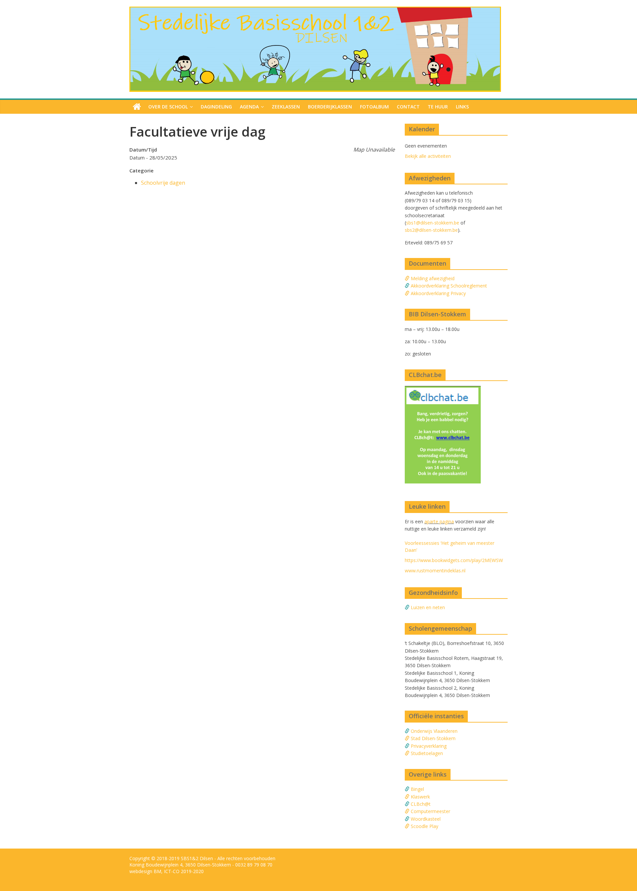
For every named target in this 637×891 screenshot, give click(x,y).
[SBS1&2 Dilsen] (315, 10)
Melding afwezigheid (432, 278)
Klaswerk (420, 797)
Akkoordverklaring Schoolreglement (448, 286)
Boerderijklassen (330, 106)
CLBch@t (421, 804)
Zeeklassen (286, 106)
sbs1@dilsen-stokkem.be (432, 223)
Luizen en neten (428, 607)
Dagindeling (216, 106)
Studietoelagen (427, 753)
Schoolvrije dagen (163, 182)
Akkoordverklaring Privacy (437, 293)
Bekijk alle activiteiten (428, 156)
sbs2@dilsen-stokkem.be (431, 230)
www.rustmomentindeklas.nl (435, 570)
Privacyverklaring (429, 746)
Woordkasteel (426, 819)
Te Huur (438, 106)
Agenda (249, 106)
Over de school (168, 106)
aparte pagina (439, 521)
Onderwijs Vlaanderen (434, 731)
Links (462, 106)
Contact (408, 106)
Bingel (417, 789)
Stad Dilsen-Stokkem (433, 738)
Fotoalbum (374, 106)
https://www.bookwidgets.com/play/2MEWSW (454, 560)
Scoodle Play (424, 826)
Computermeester (430, 811)
